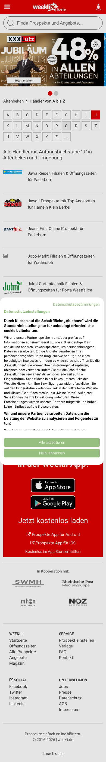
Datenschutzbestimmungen (76, 304)
